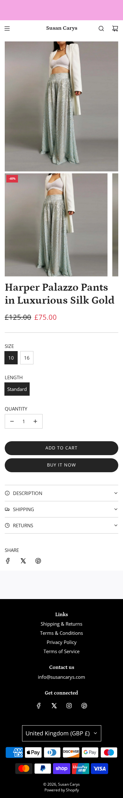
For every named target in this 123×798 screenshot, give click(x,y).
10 (11, 358)
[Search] (101, 28)
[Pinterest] (84, 706)
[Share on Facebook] (8, 562)
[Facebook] (39, 706)
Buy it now (61, 465)
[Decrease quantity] (12, 421)
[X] (54, 706)
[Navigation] (7, 28)
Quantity (16, 408)
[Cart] (115, 28)
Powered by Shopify (61, 790)
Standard (17, 389)
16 (27, 358)
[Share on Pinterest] (38, 562)
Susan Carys (61, 28)
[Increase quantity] (35, 421)
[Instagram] (69, 706)
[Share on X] (23, 562)
